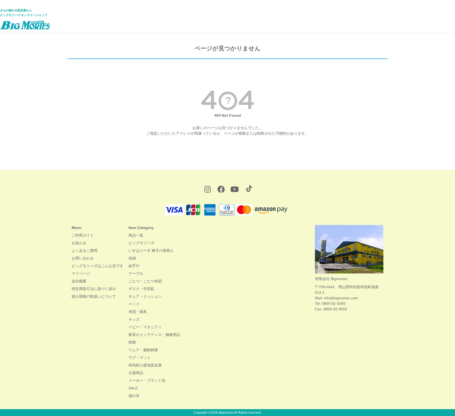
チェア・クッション (145, 296)
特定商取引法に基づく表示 (94, 289)
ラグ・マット (139, 357)
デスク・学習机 (141, 289)
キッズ (134, 319)
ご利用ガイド (83, 235)
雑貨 (132, 342)
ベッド (134, 304)
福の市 (134, 396)
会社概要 (79, 281)
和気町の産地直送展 (145, 365)
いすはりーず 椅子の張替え (151, 250)
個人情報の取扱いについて (94, 296)
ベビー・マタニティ (145, 327)
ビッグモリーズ (141, 243)
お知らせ (79, 243)
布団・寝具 (137, 312)
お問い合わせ (83, 258)
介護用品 (135, 373)
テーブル (135, 273)
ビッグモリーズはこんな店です (97, 266)
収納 (132, 258)
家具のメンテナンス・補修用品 (154, 334)
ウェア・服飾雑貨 (143, 350)
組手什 (134, 266)
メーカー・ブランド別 (146, 380)
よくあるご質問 (84, 250)
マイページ (81, 273)
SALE (133, 388)
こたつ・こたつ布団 (145, 281)
